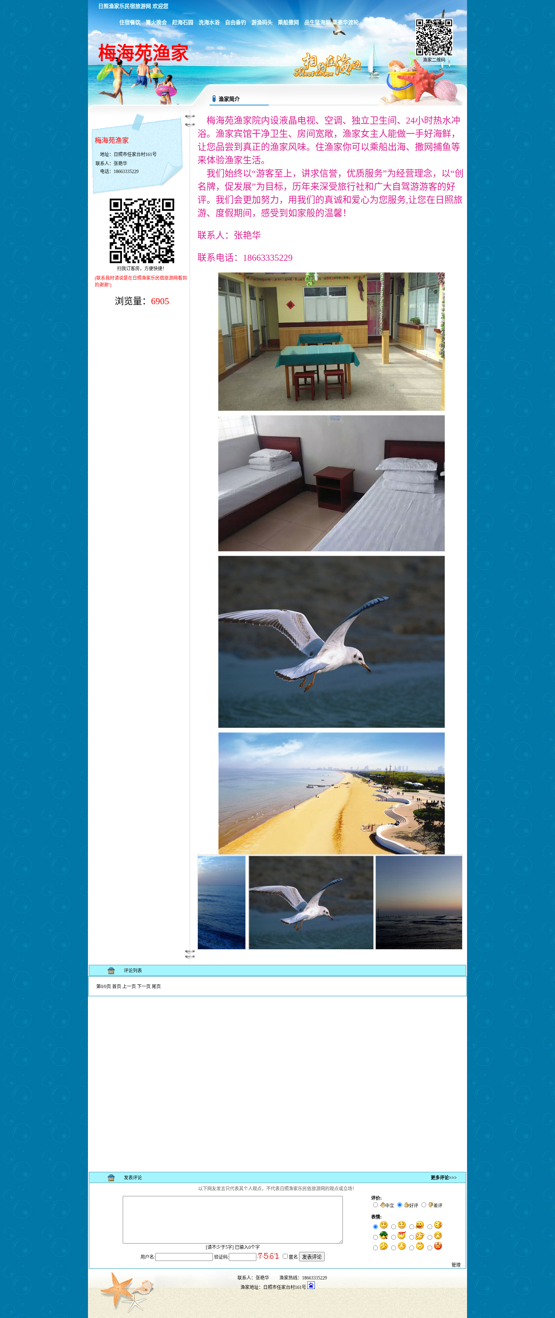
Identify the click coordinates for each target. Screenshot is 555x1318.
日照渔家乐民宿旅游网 (124, 6)
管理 (456, 1265)
